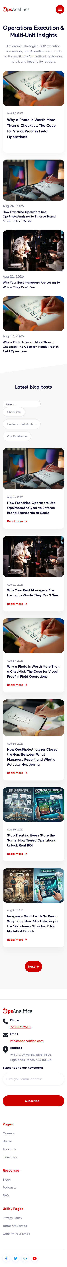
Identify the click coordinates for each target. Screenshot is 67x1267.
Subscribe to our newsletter (23, 1067)
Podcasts (9, 1187)
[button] (60, 9)
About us (9, 1149)
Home (7, 1141)
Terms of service (15, 1226)
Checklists (14, 412)
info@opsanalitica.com (26, 1041)
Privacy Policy (12, 1218)
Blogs (7, 1179)
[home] (16, 9)
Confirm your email (16, 1233)
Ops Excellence (17, 436)
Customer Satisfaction (21, 424)
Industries (10, 1157)
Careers (8, 1133)
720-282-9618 (20, 1027)
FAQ (6, 1195)
